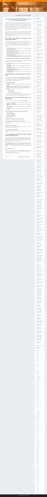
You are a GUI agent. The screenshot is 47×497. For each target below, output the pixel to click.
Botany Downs (38, 441)
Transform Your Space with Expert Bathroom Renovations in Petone (39, 101)
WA (36, 369)
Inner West (37, 360)
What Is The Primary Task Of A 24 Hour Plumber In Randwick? (39, 231)
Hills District (37, 473)
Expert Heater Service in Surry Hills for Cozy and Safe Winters (39, 21)
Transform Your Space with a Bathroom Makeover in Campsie (39, 190)
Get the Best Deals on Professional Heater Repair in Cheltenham (39, 205)
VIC (10, 156)
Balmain (37, 398)
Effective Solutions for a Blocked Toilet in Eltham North (39, 61)
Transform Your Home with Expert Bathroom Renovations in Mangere (39, 67)
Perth (37, 367)
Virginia (37, 436)
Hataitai (37, 383)
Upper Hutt (37, 388)
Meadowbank (38, 489)
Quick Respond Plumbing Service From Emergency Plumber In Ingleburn (39, 321)
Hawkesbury (37, 395)
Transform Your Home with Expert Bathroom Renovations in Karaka (39, 25)
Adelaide (37, 461)
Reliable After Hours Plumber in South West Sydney (39, 157)
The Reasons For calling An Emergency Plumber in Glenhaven (39, 286)
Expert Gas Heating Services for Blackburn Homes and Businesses (39, 108)
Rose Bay (37, 439)
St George (37, 389)
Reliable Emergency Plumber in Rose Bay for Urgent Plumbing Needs (39, 176)
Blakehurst (37, 448)
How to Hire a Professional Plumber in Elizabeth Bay (39, 315)
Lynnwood (37, 476)
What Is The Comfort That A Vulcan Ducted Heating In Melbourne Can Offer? (39, 237)
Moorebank (37, 404)
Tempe (37, 464)
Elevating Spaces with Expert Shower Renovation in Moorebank (39, 98)
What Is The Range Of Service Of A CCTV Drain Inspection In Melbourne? (39, 250)
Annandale (37, 491)
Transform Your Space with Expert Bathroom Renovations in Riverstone (39, 116)
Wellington (37, 382)
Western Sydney (38, 411)
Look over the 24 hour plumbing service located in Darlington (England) (39, 274)
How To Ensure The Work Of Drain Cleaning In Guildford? (39, 209)
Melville (37, 454)
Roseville (37, 357)
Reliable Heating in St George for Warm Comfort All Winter (39, 151)
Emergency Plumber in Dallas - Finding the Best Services (39, 325)
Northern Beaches (38, 414)
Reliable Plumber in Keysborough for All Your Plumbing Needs (18, 19)
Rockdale (37, 391)
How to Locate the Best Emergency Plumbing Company (39, 312)
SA (36, 432)
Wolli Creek (37, 433)
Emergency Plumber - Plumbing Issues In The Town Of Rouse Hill (39, 292)
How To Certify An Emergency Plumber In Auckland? (39, 212)
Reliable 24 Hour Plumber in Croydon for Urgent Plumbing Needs (39, 154)
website (6, 151)
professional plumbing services (25, 157)
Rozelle (37, 361)
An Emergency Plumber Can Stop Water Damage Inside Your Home (39, 298)
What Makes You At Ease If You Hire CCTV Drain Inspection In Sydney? (39, 256)
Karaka (37, 354)
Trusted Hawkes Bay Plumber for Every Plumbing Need (38, 40)
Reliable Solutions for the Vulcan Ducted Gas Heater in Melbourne (39, 183)
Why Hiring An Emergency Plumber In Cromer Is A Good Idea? (39, 222)
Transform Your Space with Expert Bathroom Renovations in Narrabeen (39, 119)
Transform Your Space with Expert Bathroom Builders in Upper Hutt (39, 70)
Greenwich (37, 463)
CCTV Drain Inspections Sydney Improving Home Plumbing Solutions (39, 37)
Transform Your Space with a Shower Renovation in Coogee (39, 163)
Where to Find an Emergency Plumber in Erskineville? (39, 306)
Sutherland (37, 429)
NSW (36, 363)
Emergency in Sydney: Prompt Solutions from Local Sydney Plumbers (39, 104)
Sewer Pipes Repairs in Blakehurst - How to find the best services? (39, 202)
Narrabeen (37, 416)
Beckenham (37, 420)
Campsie (37, 444)
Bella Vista (37, 438)
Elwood (37, 426)
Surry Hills (37, 351)
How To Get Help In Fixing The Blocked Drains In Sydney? (39, 240)
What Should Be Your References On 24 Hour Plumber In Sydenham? (39, 228)
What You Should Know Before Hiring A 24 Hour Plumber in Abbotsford (39, 309)
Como (37, 423)
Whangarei (37, 392)
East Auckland (38, 376)
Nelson (37, 401)
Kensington (37, 467)
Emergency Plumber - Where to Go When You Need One (39, 342)
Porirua (37, 410)
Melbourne (37, 379)
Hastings (37, 364)
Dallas (37, 486)
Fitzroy (37, 482)
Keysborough (8, 156)
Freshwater (37, 417)
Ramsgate (37, 358)
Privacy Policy (27, 495)
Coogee (37, 435)
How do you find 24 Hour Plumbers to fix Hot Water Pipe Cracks (39, 271)
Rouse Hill (37, 373)
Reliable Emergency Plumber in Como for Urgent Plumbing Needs (39, 136)
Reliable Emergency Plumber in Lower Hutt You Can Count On (39, 82)
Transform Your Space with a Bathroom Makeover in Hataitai (39, 64)
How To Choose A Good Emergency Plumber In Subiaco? (39, 283)
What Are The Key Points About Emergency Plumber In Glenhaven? (39, 234)
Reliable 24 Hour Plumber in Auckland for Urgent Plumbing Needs (39, 54)
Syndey (37, 485)
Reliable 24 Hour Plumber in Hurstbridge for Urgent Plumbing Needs (39, 193)
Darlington (37, 469)
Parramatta (37, 419)
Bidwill (37, 370)
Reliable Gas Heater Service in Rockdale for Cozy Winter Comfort (39, 74)
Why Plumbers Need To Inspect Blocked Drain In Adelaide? (39, 253)
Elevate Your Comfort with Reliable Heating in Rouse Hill (39, 51)
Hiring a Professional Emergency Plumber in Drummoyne (39, 295)
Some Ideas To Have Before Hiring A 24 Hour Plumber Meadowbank (39, 336)
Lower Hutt (37, 394)
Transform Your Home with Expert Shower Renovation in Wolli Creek (39, 160)
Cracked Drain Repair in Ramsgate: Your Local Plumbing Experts (39, 30)
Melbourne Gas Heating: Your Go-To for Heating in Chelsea (39, 133)
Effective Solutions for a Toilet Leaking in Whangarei (39, 77)
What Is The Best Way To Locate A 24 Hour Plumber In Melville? (39, 219)
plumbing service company (23, 156)
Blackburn (37, 407)
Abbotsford (37, 479)
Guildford (37, 451)
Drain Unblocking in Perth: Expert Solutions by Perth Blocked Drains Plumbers (39, 43)
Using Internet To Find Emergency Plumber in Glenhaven (39, 339)
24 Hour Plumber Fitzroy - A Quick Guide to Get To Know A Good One (39, 318)
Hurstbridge (37, 445)
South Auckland (38, 385)
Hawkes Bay (37, 366)
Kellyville (37, 466)
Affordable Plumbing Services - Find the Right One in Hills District (39, 289)
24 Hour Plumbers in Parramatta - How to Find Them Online (39, 279)
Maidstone (37, 488)
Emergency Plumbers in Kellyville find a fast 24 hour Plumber (39, 268)
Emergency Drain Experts (7, 0)
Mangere (37, 386)
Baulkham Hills (38, 470)
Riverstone (37, 413)
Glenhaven (37, 460)
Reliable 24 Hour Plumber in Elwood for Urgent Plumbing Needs (39, 141)
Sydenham (37, 457)
